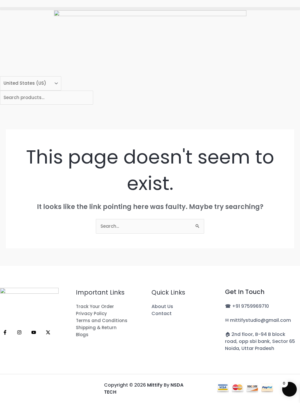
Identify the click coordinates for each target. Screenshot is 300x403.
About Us (162, 306)
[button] (150, 8)
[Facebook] (5, 332)
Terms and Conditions (101, 320)
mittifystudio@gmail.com (260, 320)
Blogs (82, 334)
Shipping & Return (96, 327)
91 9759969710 (252, 306)
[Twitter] (48, 332)
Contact (161, 313)
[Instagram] (19, 332)
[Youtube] (34, 332)
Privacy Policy (91, 313)
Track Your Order (95, 306)
